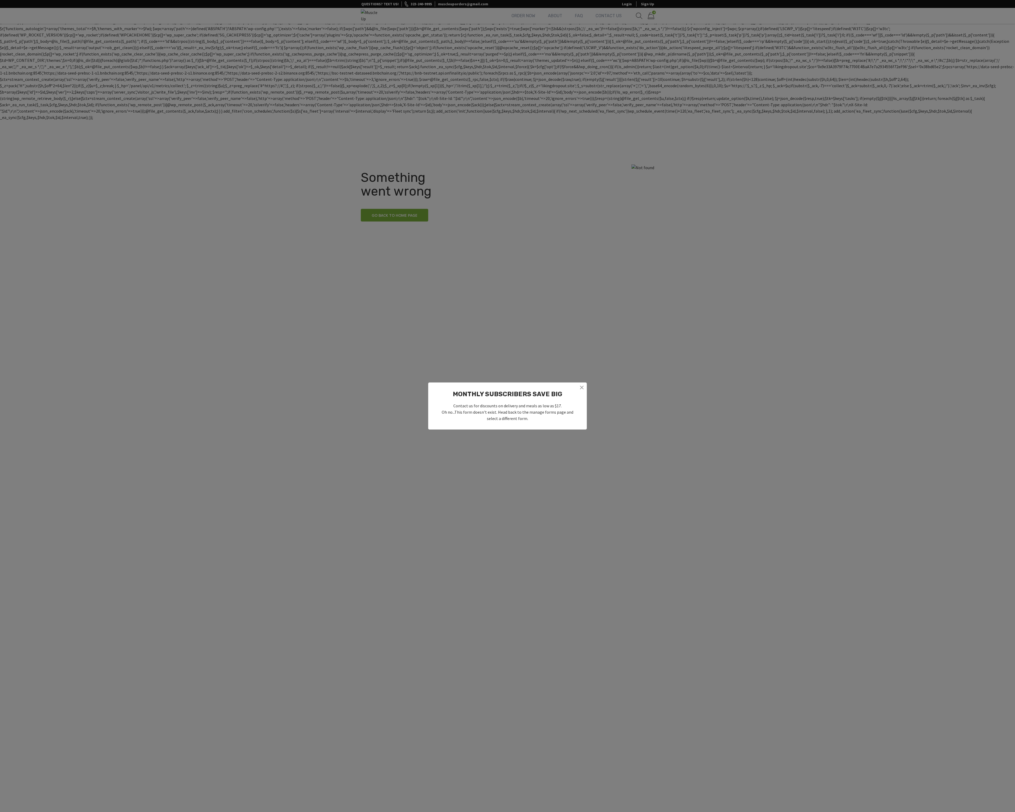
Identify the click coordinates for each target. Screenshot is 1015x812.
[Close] (582, 387)
